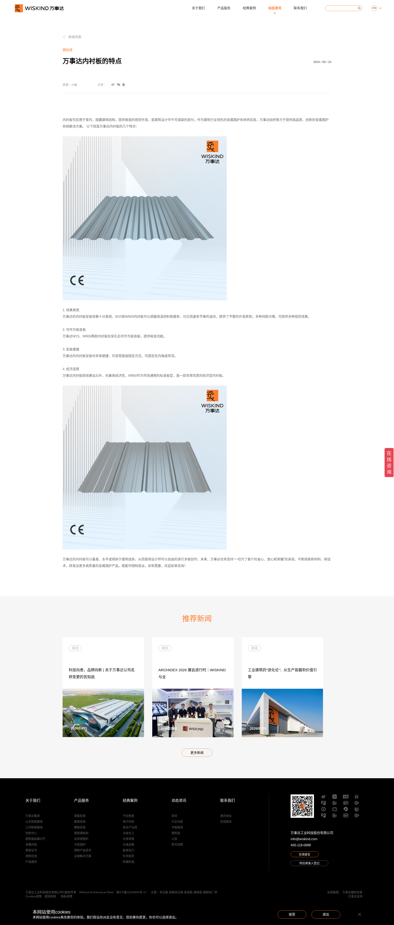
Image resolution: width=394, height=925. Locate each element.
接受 (292, 914)
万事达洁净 (355, 896)
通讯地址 (226, 815)
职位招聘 (177, 844)
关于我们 (198, 8)
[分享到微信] (118, 84)
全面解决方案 (82, 856)
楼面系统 (80, 827)
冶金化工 (128, 833)
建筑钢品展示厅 (35, 838)
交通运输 (128, 844)
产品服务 (223, 8)
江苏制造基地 (34, 827)
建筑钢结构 (81, 833)
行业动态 (177, 821)
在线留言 (226, 821)
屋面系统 (80, 821)
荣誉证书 (31, 850)
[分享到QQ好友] (123, 84)
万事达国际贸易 (352, 892)
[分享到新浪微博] (113, 84)
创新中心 (31, 833)
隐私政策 (66, 896)
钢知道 (176, 833)
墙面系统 (80, 815)
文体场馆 (128, 838)
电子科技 (128, 821)
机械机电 (128, 861)
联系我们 (300, 8)
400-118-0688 (301, 845)
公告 (174, 838)
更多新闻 (197, 752)
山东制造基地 (34, 821)
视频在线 (31, 856)
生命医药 (128, 856)
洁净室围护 (81, 838)
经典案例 (249, 8)
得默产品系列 (82, 850)
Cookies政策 (33, 896)
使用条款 (50, 896)
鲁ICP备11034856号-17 (131, 892)
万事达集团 (32, 815)
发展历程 (31, 844)
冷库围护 (80, 844)
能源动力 (128, 850)
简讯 (174, 815)
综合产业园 (130, 827)
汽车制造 (128, 815)
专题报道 (177, 827)
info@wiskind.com (304, 839)
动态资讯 (274, 8)
